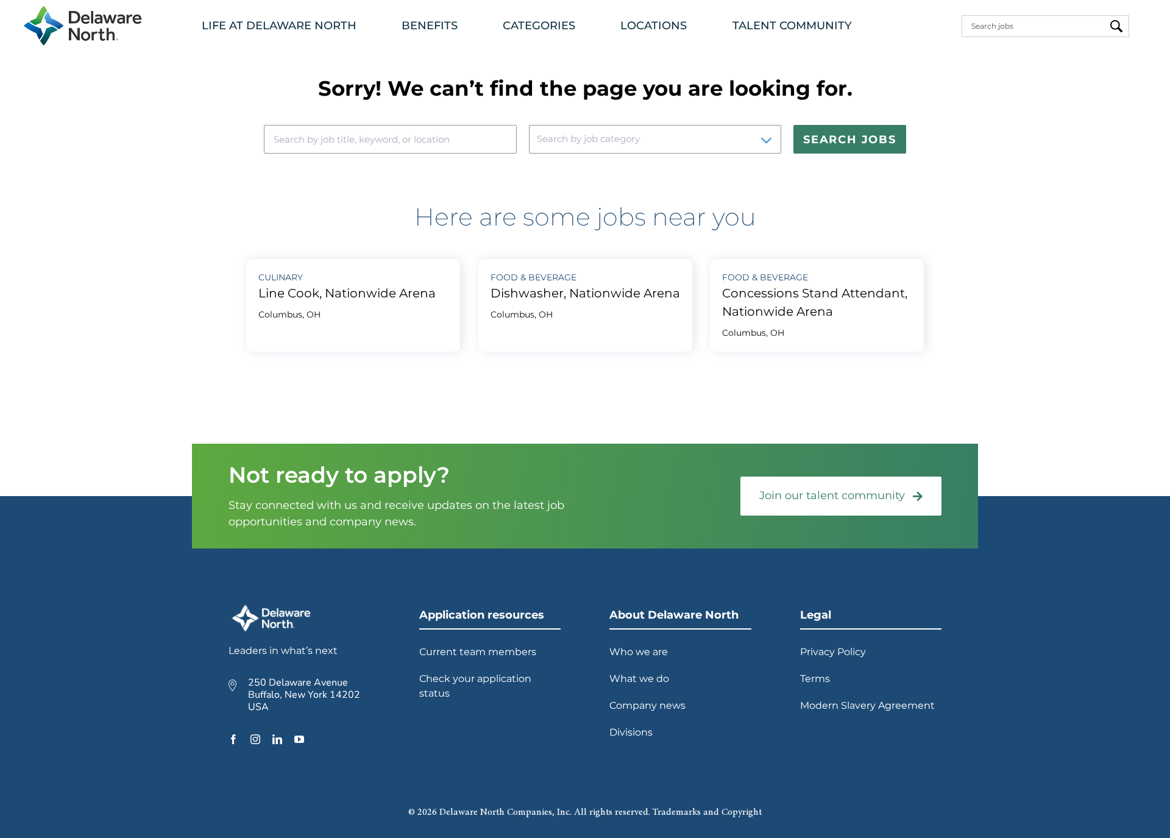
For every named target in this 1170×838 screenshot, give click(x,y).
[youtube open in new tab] (299, 739)
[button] (282, 26)
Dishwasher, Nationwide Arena (585, 293)
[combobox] (1033, 26)
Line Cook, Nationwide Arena (347, 293)
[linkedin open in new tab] (277, 739)
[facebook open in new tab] (233, 739)
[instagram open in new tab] (255, 739)
